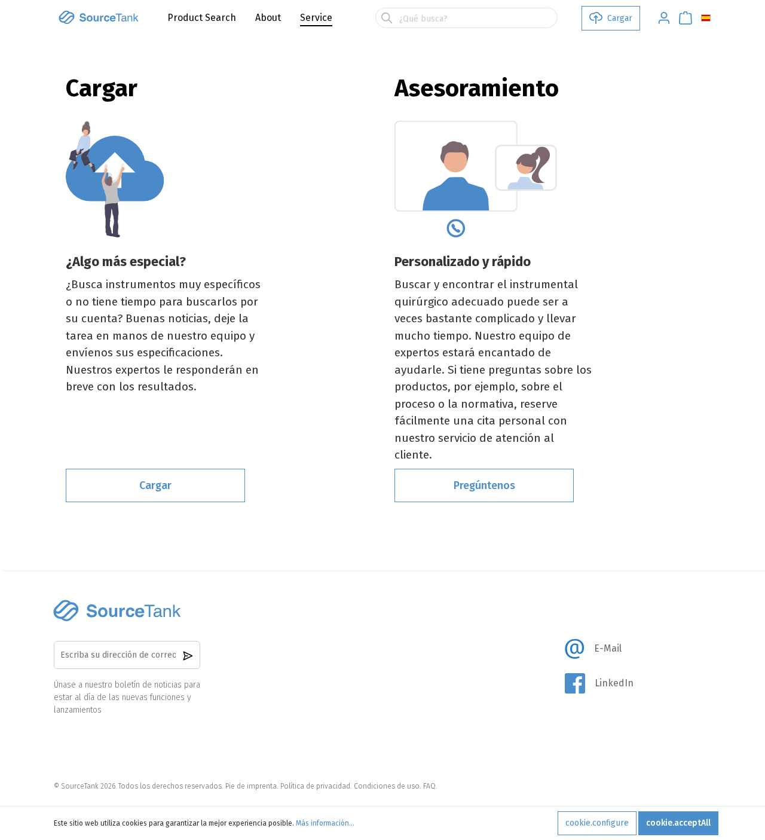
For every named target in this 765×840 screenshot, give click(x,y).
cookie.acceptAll (678, 823)
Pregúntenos (484, 485)
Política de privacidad (315, 786)
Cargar (155, 485)
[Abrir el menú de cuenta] (660, 18)
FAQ (429, 786)
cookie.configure (597, 823)
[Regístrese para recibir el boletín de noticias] (188, 655)
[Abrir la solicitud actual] (682, 18)
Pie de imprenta (251, 786)
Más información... (325, 823)
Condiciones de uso (387, 786)
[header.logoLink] (98, 17)
